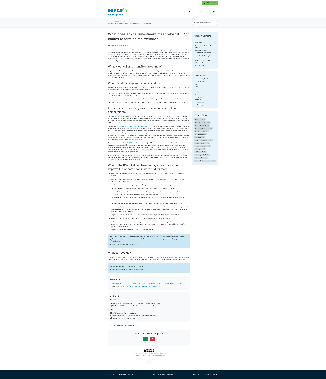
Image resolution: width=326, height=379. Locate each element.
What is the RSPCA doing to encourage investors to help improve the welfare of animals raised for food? (203, 59)
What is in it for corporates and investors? (203, 46)
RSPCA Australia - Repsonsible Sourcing (125, 244)
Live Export (198, 99)
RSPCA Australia (117, 374)
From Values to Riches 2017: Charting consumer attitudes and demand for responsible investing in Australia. (151, 283)
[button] (194, 12)
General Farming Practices (202, 79)
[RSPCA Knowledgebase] (117, 12)
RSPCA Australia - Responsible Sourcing (125, 313)
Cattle (196, 84)
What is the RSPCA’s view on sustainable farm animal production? (133, 306)
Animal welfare (120, 145)
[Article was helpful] (145, 339)
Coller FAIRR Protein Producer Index (134, 143)
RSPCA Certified (199, 81)
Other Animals (199, 97)
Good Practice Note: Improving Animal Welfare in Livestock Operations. (140, 286)
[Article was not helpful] (152, 339)
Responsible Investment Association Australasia (127, 269)
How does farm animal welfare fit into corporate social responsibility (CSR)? (136, 303)
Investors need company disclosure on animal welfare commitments (205, 51)
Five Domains (163, 179)
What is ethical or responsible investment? (203, 41)
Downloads (170, 374)
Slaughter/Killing (199, 102)
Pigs (196, 89)
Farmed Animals (125, 21)
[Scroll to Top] (149, 362)
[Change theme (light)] (215, 12)
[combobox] (205, 23)
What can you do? (200, 65)
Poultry (197, 91)
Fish (196, 94)
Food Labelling (199, 104)
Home (109, 21)
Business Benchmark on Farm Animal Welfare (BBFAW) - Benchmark (133, 315)
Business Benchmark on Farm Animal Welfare (133, 126)
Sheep (196, 86)
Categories (116, 21)
